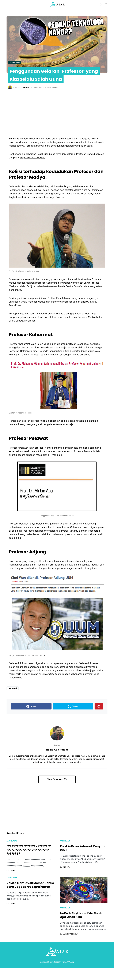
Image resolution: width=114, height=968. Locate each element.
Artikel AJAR (15, 62)
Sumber (42, 655)
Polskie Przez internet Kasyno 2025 (82, 848)
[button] (101, 4)
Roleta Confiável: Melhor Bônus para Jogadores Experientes (30, 885)
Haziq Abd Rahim (57, 749)
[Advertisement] (57, 116)
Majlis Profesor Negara (32, 157)
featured (12, 688)
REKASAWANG (68, 962)
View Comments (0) (57, 779)
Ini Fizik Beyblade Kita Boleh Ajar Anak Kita (81, 915)
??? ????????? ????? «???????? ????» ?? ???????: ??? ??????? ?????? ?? (29, 850)
